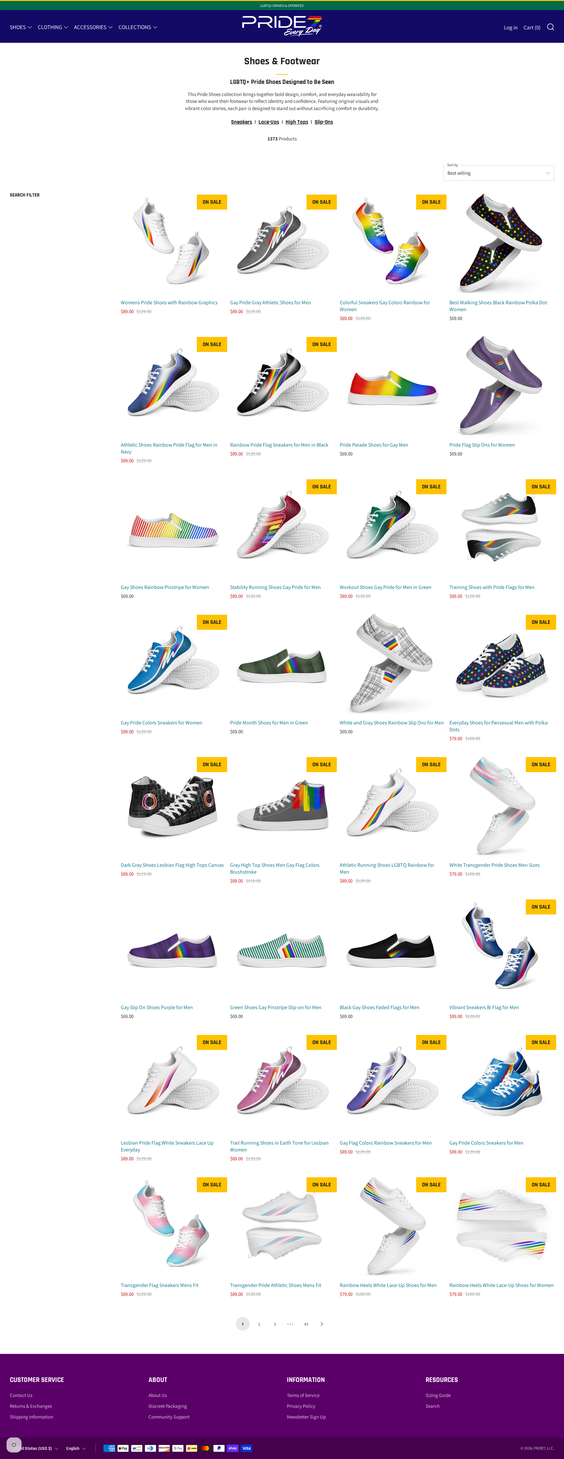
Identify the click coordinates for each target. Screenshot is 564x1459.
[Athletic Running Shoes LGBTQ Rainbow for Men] (392, 805)
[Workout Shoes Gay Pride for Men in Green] (392, 527)
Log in (511, 27)
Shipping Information (31, 1417)
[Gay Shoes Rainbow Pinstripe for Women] (173, 527)
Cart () (532, 27)
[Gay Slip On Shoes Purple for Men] (173, 948)
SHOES (18, 27)
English (72, 1448)
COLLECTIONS (134, 27)
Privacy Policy (301, 1406)
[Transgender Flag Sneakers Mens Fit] (173, 1225)
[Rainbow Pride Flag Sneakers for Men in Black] (282, 385)
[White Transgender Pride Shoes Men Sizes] (501, 805)
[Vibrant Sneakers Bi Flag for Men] (501, 948)
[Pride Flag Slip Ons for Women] (501, 385)
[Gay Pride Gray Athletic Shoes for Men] (282, 243)
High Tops (297, 122)
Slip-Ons (324, 122)
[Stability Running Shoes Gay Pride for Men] (282, 527)
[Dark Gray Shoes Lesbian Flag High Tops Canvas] (173, 805)
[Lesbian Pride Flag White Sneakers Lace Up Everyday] (173, 1083)
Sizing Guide (438, 1395)
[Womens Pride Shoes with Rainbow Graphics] (173, 243)
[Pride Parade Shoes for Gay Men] (392, 385)
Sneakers (241, 122)
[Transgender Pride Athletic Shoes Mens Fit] (282, 1225)
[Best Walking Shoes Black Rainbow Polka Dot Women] (501, 243)
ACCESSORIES (90, 27)
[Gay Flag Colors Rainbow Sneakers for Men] (392, 1083)
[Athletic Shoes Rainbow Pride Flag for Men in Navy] (173, 385)
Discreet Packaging (168, 1406)
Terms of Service (303, 1395)
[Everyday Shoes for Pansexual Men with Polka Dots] (501, 663)
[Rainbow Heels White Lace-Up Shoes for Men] (392, 1225)
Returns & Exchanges (31, 1406)
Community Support (169, 1417)
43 (306, 1324)
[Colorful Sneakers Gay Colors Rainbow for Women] (392, 243)
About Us (158, 1395)
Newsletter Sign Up (306, 1417)
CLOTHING (50, 27)
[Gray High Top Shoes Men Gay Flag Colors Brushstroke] (282, 805)
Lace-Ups (268, 122)
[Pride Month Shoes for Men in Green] (282, 663)
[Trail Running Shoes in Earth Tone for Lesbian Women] (282, 1083)
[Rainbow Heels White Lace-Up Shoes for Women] (501, 1225)
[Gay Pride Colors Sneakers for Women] (173, 663)
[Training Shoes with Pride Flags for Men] (501, 527)
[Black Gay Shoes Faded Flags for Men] (392, 948)
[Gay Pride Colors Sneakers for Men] (501, 1083)
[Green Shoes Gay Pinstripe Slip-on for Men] (282, 948)
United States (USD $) (32, 1448)
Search (433, 1406)
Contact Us (21, 1395)
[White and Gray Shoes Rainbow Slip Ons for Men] (392, 663)
